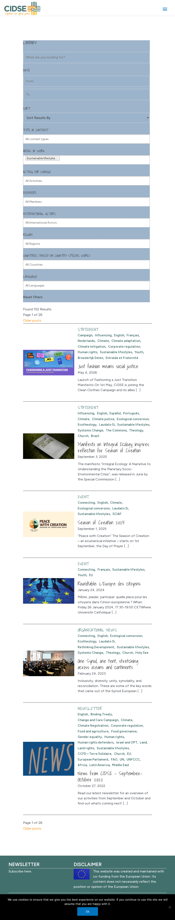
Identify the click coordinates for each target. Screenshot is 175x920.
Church (83, 436)
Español (115, 413)
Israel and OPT (126, 742)
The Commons (116, 430)
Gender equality (90, 737)
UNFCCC (133, 759)
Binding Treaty (101, 714)
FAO (114, 759)
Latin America (99, 765)
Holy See (142, 653)
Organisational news (97, 630)
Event (83, 496)
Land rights (86, 748)
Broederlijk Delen (90, 358)
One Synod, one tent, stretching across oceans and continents (108, 664)
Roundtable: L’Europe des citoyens (109, 584)
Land (143, 742)
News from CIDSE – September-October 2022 (110, 776)
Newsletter (90, 708)
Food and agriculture (93, 731)
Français (133, 335)
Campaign (85, 335)
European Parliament (93, 759)
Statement (88, 329)
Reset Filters (32, 297)
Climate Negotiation (93, 726)
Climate (103, 341)
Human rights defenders (96, 742)
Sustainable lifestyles (116, 352)
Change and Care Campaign (98, 720)
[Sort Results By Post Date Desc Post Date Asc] (86, 118)
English (119, 335)
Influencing (103, 335)
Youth (138, 352)
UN (122, 759)
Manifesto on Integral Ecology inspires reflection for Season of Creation (113, 447)
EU (91, 575)
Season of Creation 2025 (101, 522)
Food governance (124, 731)
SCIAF (116, 514)
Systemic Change (90, 430)
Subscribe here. (20, 871)
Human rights (87, 352)
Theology (136, 430)
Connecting (86, 503)
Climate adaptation (125, 341)
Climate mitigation (91, 347)
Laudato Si (107, 425)
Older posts (32, 320)
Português (131, 413)
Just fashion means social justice (108, 366)
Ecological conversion (133, 419)
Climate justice (103, 419)
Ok (87, 911)
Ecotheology (87, 425)
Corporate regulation (124, 347)
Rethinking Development (96, 647)
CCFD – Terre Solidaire (94, 754)
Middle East (120, 765)
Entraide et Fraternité (122, 358)
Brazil (95, 436)
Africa (82, 765)
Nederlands (86, 341)
